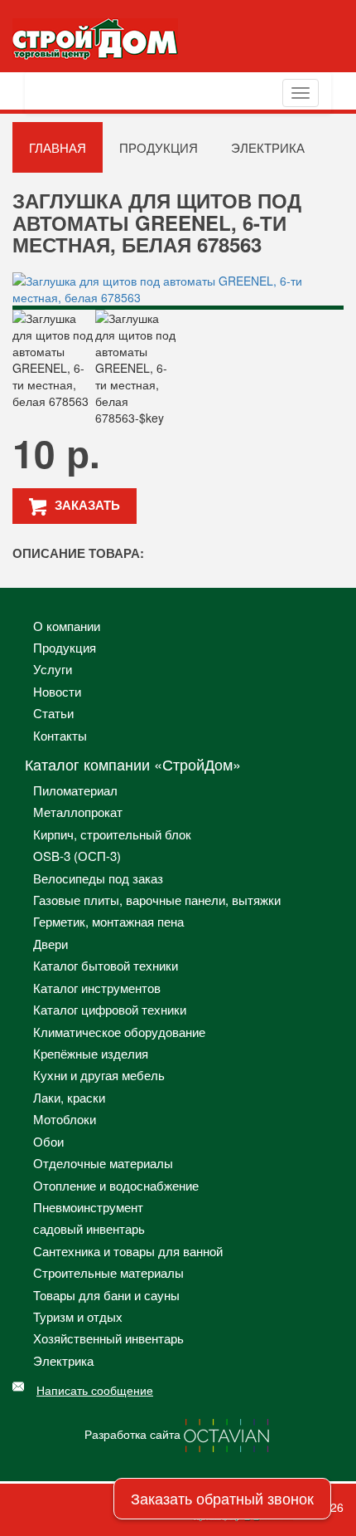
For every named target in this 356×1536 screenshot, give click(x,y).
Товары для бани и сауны (106, 1295)
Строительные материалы (108, 1272)
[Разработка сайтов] (228, 1434)
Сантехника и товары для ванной (128, 1251)
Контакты (60, 735)
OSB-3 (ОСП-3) (77, 855)
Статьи (53, 713)
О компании (66, 625)
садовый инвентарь (89, 1228)
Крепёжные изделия (90, 1053)
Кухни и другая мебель (99, 1075)
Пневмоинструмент (88, 1207)
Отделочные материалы (103, 1163)
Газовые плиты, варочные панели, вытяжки (157, 899)
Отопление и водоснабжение (116, 1185)
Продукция (158, 147)
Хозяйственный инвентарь (108, 1338)
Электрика (268, 147)
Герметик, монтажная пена (108, 921)
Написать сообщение (94, 1390)
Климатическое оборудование (119, 1031)
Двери (50, 943)
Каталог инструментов (97, 987)
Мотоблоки (64, 1119)
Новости (57, 691)
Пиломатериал (75, 790)
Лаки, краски (69, 1097)
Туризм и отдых (78, 1316)
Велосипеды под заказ (98, 878)
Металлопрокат (78, 811)
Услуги (52, 669)
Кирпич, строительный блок (112, 834)
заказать (87, 505)
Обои (48, 1141)
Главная (57, 147)
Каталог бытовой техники (105, 965)
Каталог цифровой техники (109, 1009)
